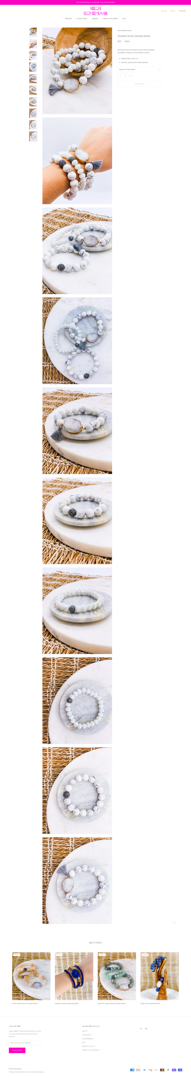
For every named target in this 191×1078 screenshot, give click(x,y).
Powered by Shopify (36, 1072)
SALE (124, 18)
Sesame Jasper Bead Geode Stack (111, 1003)
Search (172, 11)
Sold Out (139, 84)
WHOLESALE (86, 1035)
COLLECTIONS (81, 18)
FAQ (83, 1042)
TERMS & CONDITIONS (90, 1050)
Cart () (182, 11)
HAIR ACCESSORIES (110, 18)
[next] (184, 977)
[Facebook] (141, 1028)
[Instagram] (146, 1028)
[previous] (6, 977)
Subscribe (17, 1050)
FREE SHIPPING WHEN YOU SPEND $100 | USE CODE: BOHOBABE (95, 2)
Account (164, 11)
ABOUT (85, 1031)
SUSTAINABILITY (88, 1038)
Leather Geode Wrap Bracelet (66, 1003)
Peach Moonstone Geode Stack (24, 1003)
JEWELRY (95, 18)
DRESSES (68, 18)
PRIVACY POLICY (88, 1046)
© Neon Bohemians (15, 1069)
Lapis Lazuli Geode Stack (150, 1003)
